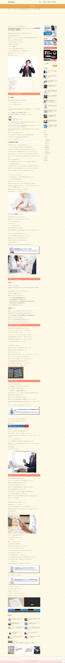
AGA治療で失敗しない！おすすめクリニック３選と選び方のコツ (52, 106)
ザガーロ (15, 642)
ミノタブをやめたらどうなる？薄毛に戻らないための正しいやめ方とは (52, 76)
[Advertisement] (32, 16)
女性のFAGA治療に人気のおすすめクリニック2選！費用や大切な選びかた (52, 91)
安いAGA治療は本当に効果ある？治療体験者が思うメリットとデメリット (52, 116)
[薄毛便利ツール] (37, 649)
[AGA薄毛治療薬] (11, 649)
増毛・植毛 (46, 141)
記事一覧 (46, 134)
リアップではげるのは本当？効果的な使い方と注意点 (18, 649)
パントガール (34, 642)
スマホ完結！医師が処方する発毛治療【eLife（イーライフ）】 (24, 451)
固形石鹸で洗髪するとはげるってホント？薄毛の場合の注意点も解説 (52, 121)
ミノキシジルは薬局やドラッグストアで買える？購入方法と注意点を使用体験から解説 (34, 628)
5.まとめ (9, 90)
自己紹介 (46, 158)
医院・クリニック (29, 643)
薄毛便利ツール (47, 145)
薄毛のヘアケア (47, 143)
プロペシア (20, 643)
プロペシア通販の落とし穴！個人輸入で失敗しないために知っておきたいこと (52, 81)
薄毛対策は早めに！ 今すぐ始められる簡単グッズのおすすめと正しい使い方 (52, 111)
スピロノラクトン (25, 642)
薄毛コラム (46, 156)
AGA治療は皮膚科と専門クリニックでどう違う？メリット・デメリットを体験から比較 (52, 101)
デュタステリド (30, 642)
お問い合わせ (47, 160)
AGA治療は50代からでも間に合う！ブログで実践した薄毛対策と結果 (52, 126)
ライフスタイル (47, 154)
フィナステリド (15, 643)
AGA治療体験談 (47, 147)
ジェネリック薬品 (19, 642)
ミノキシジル (24, 643)
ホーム (46, 132)
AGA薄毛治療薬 (15, 641)
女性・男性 (34, 643)
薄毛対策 (46, 136)
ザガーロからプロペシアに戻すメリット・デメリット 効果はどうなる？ (52, 71)
